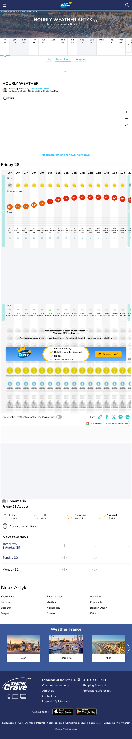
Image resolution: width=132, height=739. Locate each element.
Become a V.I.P (110, 354)
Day (49, 59)
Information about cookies (49, 722)
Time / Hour (63, 59)
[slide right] (128, 211)
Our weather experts (55, 685)
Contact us (49, 696)
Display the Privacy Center (117, 723)
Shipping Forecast (94, 685)
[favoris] (95, 19)
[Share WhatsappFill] (127, 417)
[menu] (5, 4)
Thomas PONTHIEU (39, 88)
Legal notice (8, 722)
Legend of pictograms (56, 701)
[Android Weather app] (86, 711)
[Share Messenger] (120, 417)
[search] (127, 4)
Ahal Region (26, 11)
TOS (19, 722)
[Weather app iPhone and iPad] (62, 711)
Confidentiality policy (75, 722)
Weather (4, 11)
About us (48, 691)
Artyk (35, 11)
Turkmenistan (14, 11)
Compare (80, 59)
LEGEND (10, 98)
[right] (128, 45)
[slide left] (3, 211)
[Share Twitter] (114, 417)
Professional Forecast (96, 691)
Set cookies (95, 723)
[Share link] (100, 417)
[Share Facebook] (107, 417)
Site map (28, 722)
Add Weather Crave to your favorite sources (109, 423)
